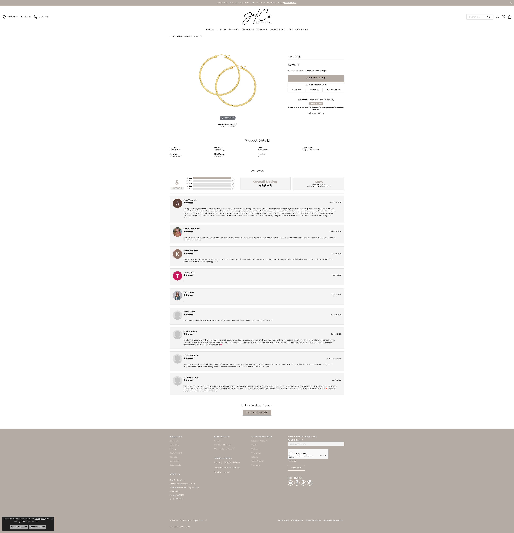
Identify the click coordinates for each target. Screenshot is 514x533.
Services (173, 457)
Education (174, 461)
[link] (17, 17)
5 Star (189, 178)
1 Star (190, 189)
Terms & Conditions (313, 520)
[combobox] (476, 16)
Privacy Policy (297, 520)
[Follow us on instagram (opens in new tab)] (309, 483)
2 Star (189, 186)
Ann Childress (191, 200)
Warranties (333, 90)
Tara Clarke (189, 272)
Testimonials (175, 465)
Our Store (301, 30)
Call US (217, 441)
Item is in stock (316, 104)
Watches (261, 30)
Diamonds (248, 30)
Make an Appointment (224, 449)
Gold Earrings (219, 150)
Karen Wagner (191, 250)
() (233, 178)
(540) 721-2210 (227, 126)
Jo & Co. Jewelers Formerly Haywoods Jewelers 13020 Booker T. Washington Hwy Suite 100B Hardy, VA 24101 (184, 487)
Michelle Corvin (191, 377)
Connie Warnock (192, 228)
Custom (221, 30)
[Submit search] (489, 16)
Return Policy (283, 520)
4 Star (189, 181)
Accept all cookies (37, 527)
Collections (277, 30)
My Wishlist (255, 453)
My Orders (255, 449)
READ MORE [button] (290, 3)
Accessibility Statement (333, 520)
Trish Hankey (190, 331)
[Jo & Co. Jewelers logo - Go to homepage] (257, 17)
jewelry (179, 36)
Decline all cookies (19, 527)
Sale (290, 30)
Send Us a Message (222, 445)
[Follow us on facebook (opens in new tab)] (297, 483)
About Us (174, 441)
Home (172, 36)
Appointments (257, 461)
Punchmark (185, 527)
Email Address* (295, 440)
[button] (497, 17)
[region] (227, 81)
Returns (314, 90)
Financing (174, 445)
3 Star (189, 184)
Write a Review (257, 412)
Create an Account (259, 441)
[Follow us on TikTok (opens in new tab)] (303, 483)
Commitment (176, 453)
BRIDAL (210, 30)
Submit (296, 467)
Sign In (254, 445)
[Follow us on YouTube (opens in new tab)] (290, 483)
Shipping (296, 90)
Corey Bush (189, 312)
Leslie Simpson (191, 355)
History (173, 449)
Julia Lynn (189, 292)
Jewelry (234, 30)
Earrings (187, 36)
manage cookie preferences (26, 521)
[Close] (510, 3)
